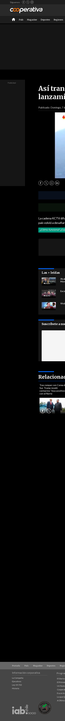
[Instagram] (32, 2)
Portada (16, 666)
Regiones (58, 19)
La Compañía (17, 678)
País (21, 19)
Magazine (32, 19)
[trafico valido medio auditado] (44, 713)
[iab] (24, 717)
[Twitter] (28, 2)
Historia (15, 688)
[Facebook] (23, 2)
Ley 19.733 (17, 685)
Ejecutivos (16, 681)
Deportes (45, 19)
